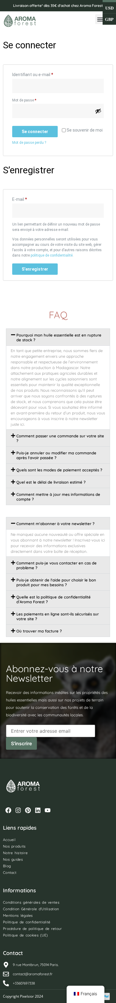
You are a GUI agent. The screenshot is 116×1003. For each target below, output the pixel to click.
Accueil (9, 839)
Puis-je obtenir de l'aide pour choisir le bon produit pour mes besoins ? (56, 582)
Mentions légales (18, 915)
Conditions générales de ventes (31, 902)
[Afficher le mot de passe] (98, 111)
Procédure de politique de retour (32, 928)
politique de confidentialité (52, 255)
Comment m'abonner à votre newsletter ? (55, 523)
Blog (7, 866)
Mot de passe (33, 99)
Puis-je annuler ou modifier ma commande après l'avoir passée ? (56, 455)
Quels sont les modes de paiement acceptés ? (59, 469)
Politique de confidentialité (26, 922)
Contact (9, 872)
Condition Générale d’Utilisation (31, 909)
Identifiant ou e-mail (42, 73)
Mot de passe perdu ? (29, 143)
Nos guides (13, 859)
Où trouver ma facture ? (39, 631)
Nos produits (14, 846)
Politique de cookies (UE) (25, 935)
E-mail (29, 198)
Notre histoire (15, 853)
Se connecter (35, 131)
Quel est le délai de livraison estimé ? (51, 482)
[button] (100, 19)
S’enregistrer (35, 269)
